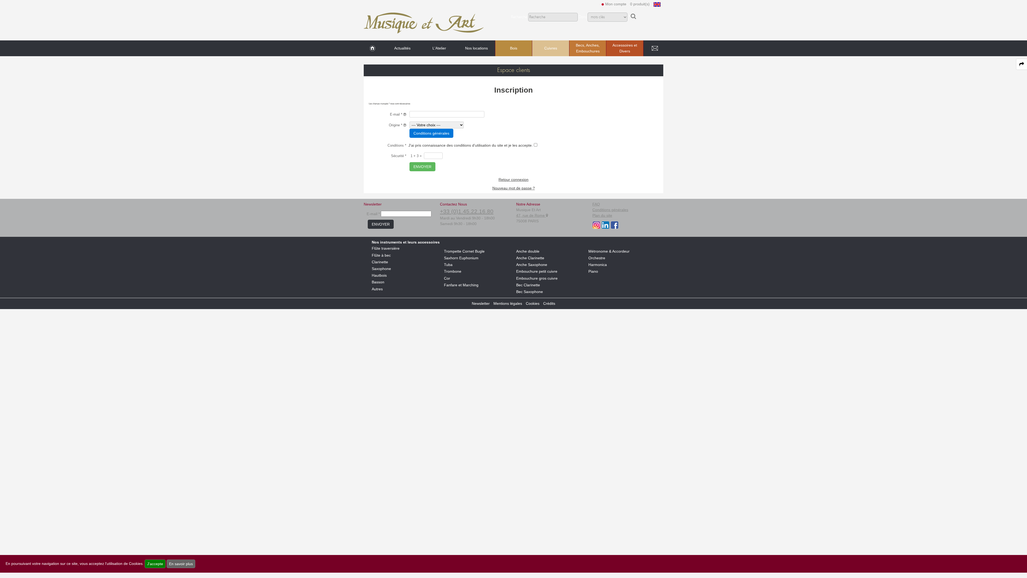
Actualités (402, 48)
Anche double (527, 251)
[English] (657, 4)
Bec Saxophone (529, 292)
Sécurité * (398, 156)
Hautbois (379, 275)
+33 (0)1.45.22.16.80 (466, 211)
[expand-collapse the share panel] (1021, 64)
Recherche (519, 17)
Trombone (452, 271)
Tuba (448, 265)
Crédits (549, 303)
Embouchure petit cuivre (536, 271)
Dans (583, 17)
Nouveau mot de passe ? (513, 188)
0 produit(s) (640, 4)
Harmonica (597, 265)
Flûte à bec (381, 255)
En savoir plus (181, 564)
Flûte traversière (386, 248)
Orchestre (596, 258)
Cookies (532, 303)
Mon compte (615, 4)
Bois (513, 48)
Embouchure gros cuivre (537, 278)
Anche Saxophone (531, 265)
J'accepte (155, 564)
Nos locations (476, 48)
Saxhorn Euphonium (461, 258)
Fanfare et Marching (461, 285)
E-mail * (396, 114)
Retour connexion (513, 179)
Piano (593, 271)
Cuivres (550, 48)
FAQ (596, 204)
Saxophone (381, 269)
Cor (447, 278)
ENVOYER (422, 167)
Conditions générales (431, 133)
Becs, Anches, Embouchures (588, 48)
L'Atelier (439, 48)
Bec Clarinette (528, 285)
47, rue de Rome (531, 215)
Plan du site (602, 215)
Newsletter (481, 303)
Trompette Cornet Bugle (464, 251)
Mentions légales (507, 303)
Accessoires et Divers (624, 48)
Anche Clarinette (530, 258)
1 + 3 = (416, 156)
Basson (378, 282)
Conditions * (397, 145)
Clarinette (380, 262)
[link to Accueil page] (372, 48)
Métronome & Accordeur (609, 251)
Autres (377, 289)
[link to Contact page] (654, 48)
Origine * (396, 125)
